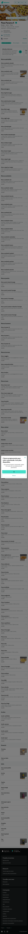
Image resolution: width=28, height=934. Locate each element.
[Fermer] (25, 457)
